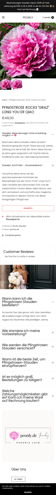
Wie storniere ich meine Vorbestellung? (21, 332)
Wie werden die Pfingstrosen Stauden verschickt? (25, 346)
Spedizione (20, 122)
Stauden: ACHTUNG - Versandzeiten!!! (22, 165)
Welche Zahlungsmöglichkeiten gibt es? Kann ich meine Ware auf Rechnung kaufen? (25, 395)
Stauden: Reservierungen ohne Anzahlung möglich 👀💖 (24, 134)
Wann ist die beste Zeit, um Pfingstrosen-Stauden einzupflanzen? (23, 362)
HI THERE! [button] (18, 479)
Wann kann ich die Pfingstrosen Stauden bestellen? (19, 302)
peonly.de (14, 229)
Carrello (47, 17)
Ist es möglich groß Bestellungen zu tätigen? (22, 378)
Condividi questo (13, 235)
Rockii (15, 226)
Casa (4, 100)
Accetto (28, 492)
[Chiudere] (53, 6)
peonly (28, 17)
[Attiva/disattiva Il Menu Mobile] (5, 17)
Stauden (22, 226)
